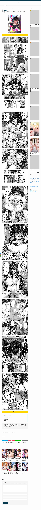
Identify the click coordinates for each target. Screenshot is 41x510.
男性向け (22, 11)
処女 (13, 11)
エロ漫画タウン (20, 2)
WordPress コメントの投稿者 (33, 191)
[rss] (38, 0)
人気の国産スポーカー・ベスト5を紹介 (34, 190)
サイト (3, 498)
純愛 (23, 11)
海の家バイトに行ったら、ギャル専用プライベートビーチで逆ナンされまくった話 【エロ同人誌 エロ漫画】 (34, 182)
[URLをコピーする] (25, 440)
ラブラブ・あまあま (7, 11)
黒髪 (24, 11)
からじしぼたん (5, 10)
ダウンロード (14, 411)
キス (4, 11)
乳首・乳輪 (11, 11)
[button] (5, 440)
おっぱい (3, 11)
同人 (14, 11)
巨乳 (18, 11)
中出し (9, 11)
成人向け (20, 11)
